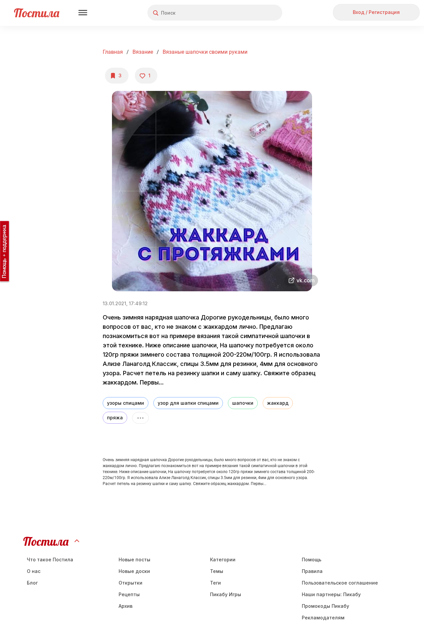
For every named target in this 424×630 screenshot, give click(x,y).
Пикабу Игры (225, 594)
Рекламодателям (323, 617)
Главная (113, 52)
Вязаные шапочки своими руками (205, 52)
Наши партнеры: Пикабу (331, 594)
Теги (215, 583)
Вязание (142, 52)
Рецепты (129, 594)
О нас (33, 571)
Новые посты (134, 559)
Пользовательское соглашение (340, 583)
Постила (36, 12)
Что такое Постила (50, 559)
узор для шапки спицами (188, 403)
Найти (252, 13)
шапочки (242, 403)
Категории (223, 559)
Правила (312, 571)
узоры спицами (125, 403)
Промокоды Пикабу (325, 606)
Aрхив (125, 606)
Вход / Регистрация (376, 12)
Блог (32, 583)
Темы (216, 571)
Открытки (130, 583)
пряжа (115, 417)
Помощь (311, 559)
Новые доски (134, 571)
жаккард (278, 403)
